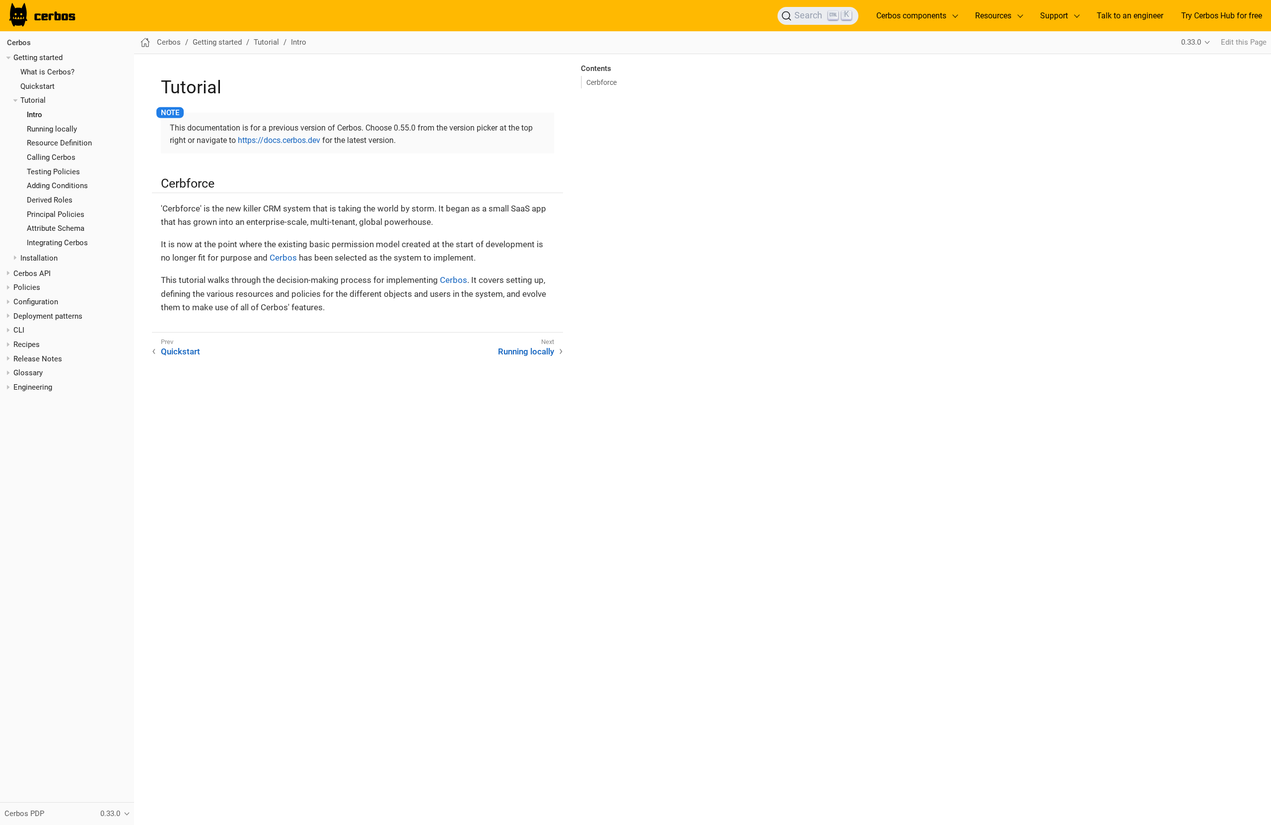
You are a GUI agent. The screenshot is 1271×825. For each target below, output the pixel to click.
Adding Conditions (57, 185)
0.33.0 (1191, 42)
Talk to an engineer (1130, 15)
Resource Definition (59, 142)
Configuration (35, 301)
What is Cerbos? (47, 72)
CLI (18, 330)
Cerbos (19, 42)
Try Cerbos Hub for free (1221, 15)
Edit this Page (1244, 42)
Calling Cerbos (51, 157)
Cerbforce (601, 82)
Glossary (28, 372)
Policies (26, 287)
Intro (34, 114)
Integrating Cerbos (57, 242)
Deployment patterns (47, 316)
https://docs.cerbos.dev (279, 140)
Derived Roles (49, 200)
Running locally (52, 129)
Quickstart (37, 86)
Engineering (32, 387)
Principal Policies (55, 214)
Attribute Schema (55, 228)
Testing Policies (53, 171)
